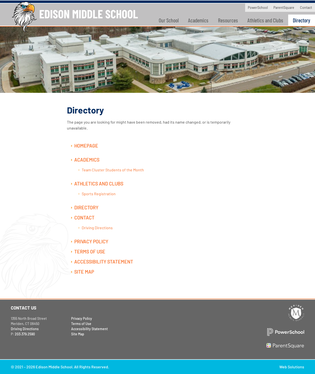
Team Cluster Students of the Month (113, 169)
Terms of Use (89, 251)
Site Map (84, 272)
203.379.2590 (25, 334)
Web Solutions (291, 366)
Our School (169, 20)
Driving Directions (97, 227)
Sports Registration (99, 193)
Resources (228, 20)
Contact (306, 7)
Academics (198, 20)
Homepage (86, 145)
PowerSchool (258, 7)
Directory (86, 207)
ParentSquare (283, 7)
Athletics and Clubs (265, 20)
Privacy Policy (91, 241)
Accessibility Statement (103, 261)
